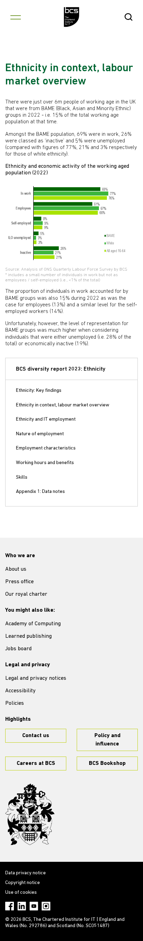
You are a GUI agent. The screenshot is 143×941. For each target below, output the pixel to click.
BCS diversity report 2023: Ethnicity (61, 369)
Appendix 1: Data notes (40, 491)
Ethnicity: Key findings (38, 390)
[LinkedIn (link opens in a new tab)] (21, 906)
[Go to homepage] (71, 17)
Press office (19, 582)
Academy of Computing (33, 624)
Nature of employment (40, 434)
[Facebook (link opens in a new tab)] (9, 906)
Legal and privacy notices (35, 678)
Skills (21, 477)
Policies (14, 703)
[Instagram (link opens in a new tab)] (46, 906)
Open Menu (15, 17)
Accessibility (20, 691)
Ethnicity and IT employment (46, 419)
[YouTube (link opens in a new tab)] (34, 906)
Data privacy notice (25, 873)
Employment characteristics (46, 448)
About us (15, 569)
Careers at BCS (36, 763)
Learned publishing (28, 636)
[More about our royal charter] (29, 814)
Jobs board (18, 649)
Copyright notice (22, 882)
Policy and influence (107, 740)
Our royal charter (26, 594)
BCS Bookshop (107, 763)
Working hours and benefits (45, 462)
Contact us (35, 735)
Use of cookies (21, 892)
